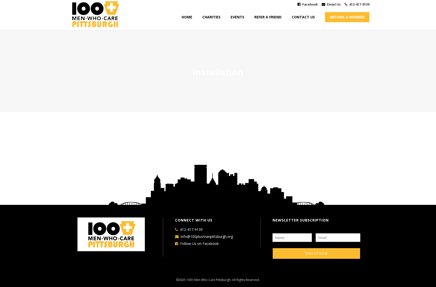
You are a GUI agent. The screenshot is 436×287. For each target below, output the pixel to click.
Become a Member (347, 17)
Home (187, 17)
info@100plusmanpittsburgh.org (207, 236)
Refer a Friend (268, 17)
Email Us (334, 4)
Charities (211, 17)
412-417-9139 (359, 4)
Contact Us (303, 17)
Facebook (310, 4)
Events (237, 17)
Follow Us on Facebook (199, 243)
